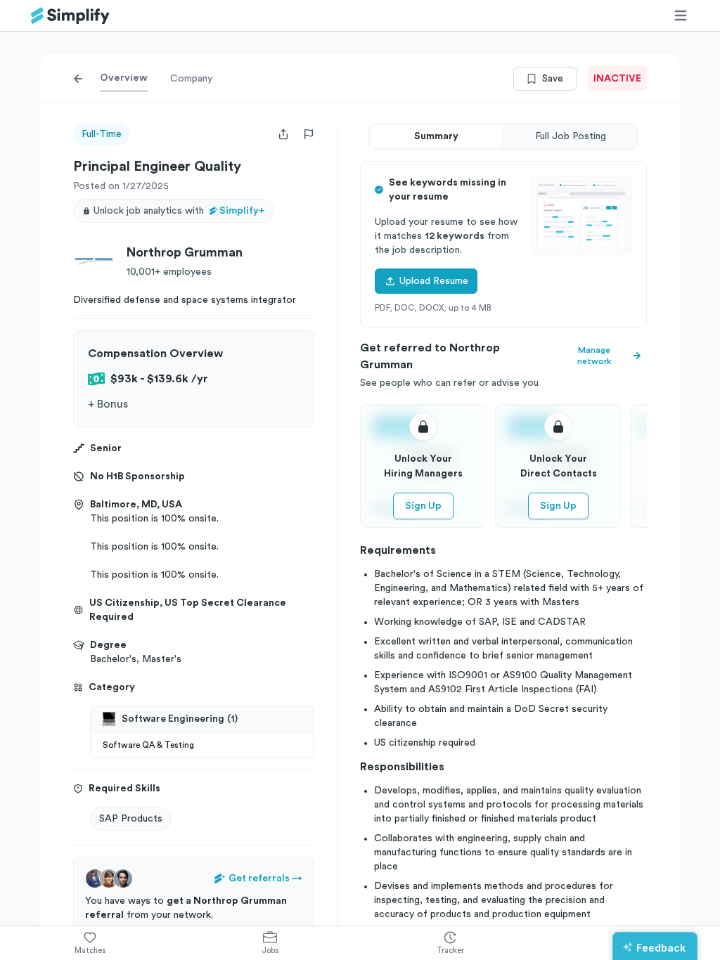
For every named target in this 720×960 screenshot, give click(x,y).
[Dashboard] (70, 16)
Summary (436, 136)
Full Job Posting (570, 136)
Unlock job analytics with (179, 211)
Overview (124, 78)
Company (191, 79)
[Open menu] (680, 15)
